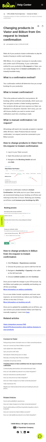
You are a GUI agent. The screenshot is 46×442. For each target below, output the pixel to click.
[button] (40, 436)
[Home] (8, 4)
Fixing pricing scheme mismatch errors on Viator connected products (22, 342)
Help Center (24, 4)
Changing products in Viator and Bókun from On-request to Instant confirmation (22, 17)
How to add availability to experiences (13, 401)
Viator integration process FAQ (14, 324)
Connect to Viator (32, 14)
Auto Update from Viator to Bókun (12, 348)
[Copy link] (42, 26)
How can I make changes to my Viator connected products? (19, 380)
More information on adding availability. (18, 289)
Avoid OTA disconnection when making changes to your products (22, 328)
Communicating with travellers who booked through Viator (19, 368)
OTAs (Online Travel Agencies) (16, 14)
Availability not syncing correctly (12, 361)
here (27, 312)
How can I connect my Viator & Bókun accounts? (16, 345)
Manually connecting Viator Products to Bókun (16, 358)
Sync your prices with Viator (11, 351)
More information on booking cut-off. (17, 302)
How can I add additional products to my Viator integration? (19, 371)
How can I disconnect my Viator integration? (15, 377)
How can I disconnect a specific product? (14, 374)
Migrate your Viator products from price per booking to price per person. (20, 387)
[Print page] (38, 26)
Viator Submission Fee (9, 384)
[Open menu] (42, 5)
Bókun (18, 424)
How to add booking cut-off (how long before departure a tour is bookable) (20, 408)
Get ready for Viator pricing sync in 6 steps (15, 354)
